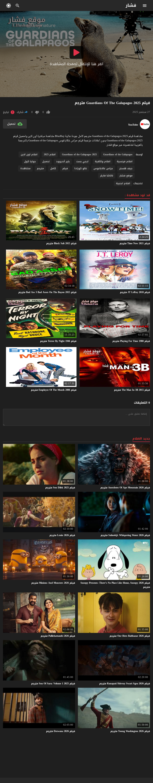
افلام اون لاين (29, 154)
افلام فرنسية (124, 161)
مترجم (40, 168)
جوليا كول (30, 161)
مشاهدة (25, 168)
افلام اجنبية (123, 183)
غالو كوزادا (80, 168)
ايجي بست (82, 161)
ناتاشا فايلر (106, 175)
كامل (53, 168)
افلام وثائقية (102, 161)
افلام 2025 (50, 154)
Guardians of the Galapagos (117, 154)
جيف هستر (125, 168)
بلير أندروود (63, 161)
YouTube (133, 125)
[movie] (145, 128)
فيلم (65, 168)
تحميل (46, 161)
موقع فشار (126, 175)
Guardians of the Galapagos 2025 (79, 154)
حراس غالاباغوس (103, 168)
